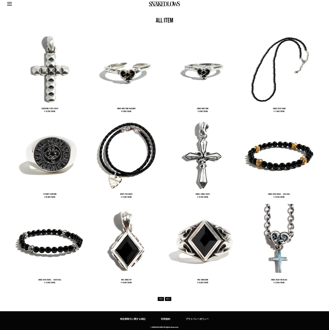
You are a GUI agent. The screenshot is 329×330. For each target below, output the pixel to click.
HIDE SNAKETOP (126, 281)
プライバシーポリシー (197, 318)
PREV (161, 299)
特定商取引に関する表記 (133, 318)
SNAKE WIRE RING (202, 110)
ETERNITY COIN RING (50, 195)
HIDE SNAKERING (202, 281)
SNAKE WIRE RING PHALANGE (126, 110)
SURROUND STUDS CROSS (49, 110)
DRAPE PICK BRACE (126, 195)
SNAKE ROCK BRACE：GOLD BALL (279, 195)
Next (168, 299)
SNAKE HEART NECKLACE (279, 281)
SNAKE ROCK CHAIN (279, 110)
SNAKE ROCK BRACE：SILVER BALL (49, 281)
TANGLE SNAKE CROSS (202, 195)
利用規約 (165, 318)
